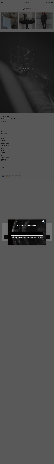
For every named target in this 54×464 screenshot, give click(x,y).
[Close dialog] (44, 222)
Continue (27, 233)
